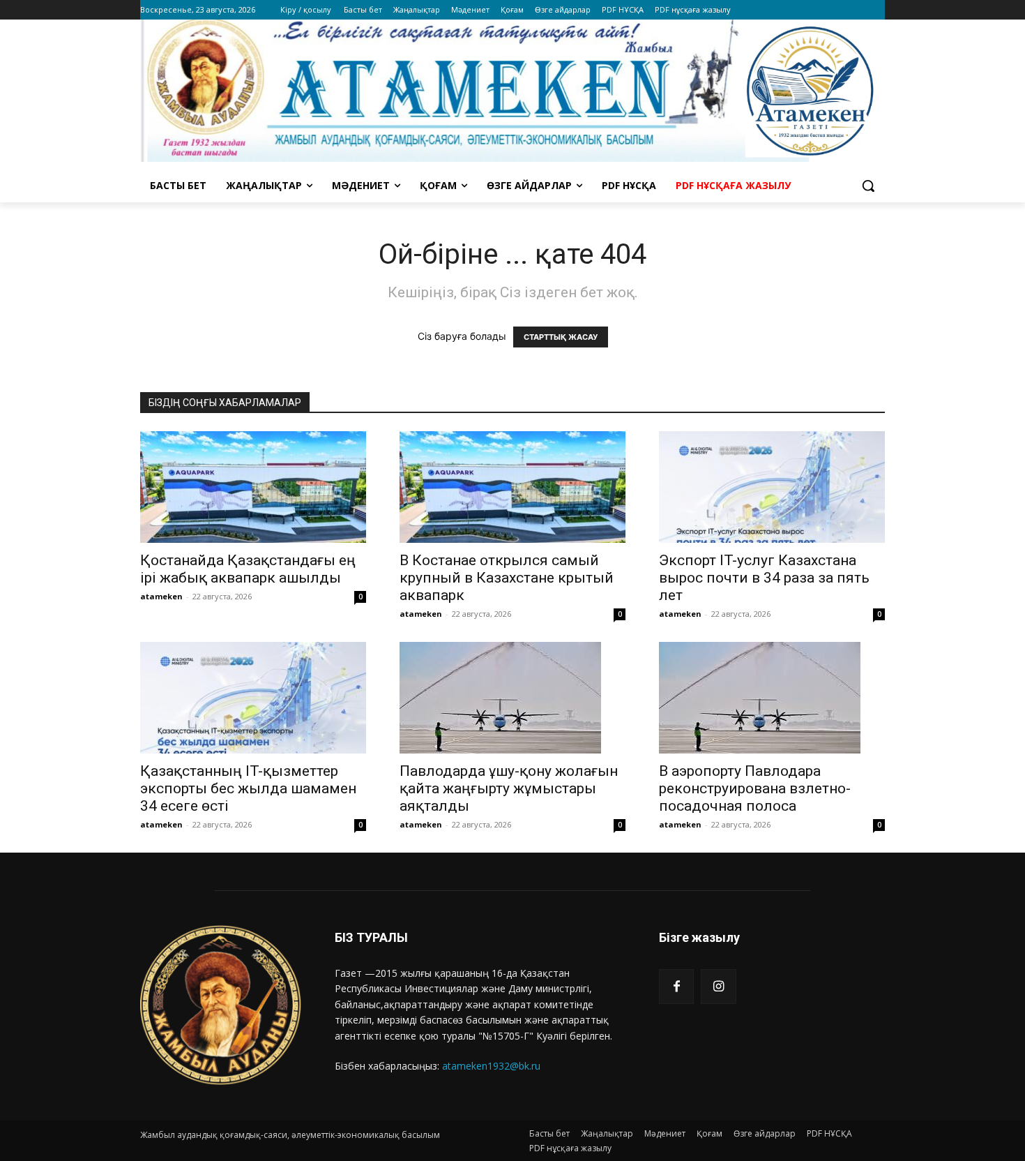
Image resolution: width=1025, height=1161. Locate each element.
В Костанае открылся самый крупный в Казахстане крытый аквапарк (507, 578)
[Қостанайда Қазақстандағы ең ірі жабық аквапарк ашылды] (253, 487)
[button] (868, 185)
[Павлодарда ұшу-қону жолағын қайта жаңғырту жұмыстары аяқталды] (512, 698)
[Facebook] (676, 986)
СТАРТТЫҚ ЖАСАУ (561, 337)
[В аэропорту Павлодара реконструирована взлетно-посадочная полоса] (772, 698)
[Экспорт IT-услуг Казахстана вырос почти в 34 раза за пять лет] (772, 487)
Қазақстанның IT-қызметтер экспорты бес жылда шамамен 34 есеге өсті (248, 788)
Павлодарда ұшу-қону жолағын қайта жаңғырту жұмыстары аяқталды (509, 788)
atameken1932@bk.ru (491, 1065)
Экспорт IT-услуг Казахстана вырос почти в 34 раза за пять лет (764, 578)
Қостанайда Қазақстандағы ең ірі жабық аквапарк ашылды (248, 569)
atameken (161, 596)
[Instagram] (718, 986)
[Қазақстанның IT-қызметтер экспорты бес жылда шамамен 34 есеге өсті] (253, 698)
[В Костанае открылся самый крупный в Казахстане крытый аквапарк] (512, 487)
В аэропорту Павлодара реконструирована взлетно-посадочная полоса (755, 788)
